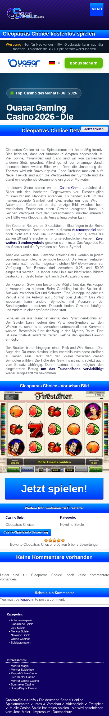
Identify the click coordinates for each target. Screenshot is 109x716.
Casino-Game (70, 188)
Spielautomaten (20, 642)
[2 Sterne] (50, 540)
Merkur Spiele (20, 631)
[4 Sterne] (59, 540)
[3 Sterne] (54, 540)
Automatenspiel (84, 230)
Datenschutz (62, 712)
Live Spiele (18, 627)
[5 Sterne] (63, 540)
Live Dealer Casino (23, 677)
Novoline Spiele (72, 525)
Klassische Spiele (22, 624)
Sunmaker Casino (22, 684)
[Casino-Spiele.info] (25, 13)
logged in (27, 599)
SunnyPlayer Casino (24, 688)
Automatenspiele (21, 620)
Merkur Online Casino (25, 680)
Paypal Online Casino (24, 673)
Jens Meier (21, 712)
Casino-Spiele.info (21, 700)
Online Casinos (20, 638)
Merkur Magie (20, 665)
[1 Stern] (46, 540)
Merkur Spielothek (22, 669)
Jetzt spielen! (94, 129)
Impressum (42, 712)
